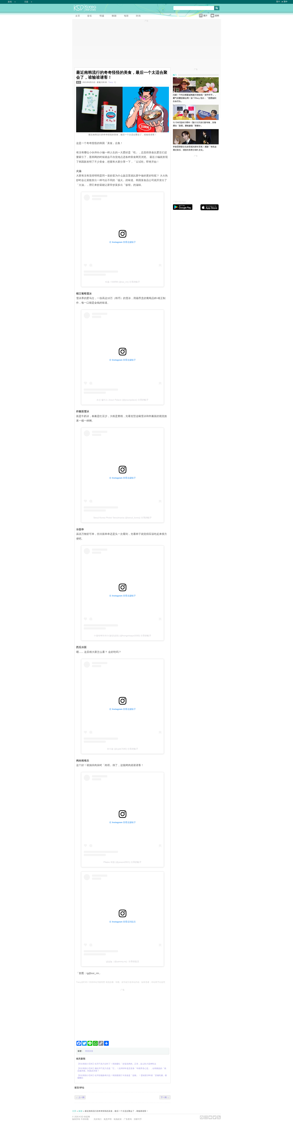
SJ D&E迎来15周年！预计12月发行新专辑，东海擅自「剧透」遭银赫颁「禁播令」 (194, 124)
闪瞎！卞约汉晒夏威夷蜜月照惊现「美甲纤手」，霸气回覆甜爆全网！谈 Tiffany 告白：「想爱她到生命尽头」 (195, 98)
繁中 (278, 1)
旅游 (78, 82)
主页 (74, 1111)
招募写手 (138, 1119)
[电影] (127, 16)
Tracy (110, 82)
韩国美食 (89, 1051)
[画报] (139, 16)
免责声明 (108, 1119)
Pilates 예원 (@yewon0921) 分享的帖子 (122, 862)
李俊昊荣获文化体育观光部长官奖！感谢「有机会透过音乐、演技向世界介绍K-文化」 (195, 148)
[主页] (78, 16)
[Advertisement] (122, 1013)
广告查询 (128, 1119)
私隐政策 (118, 1119)
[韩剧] (115, 16)
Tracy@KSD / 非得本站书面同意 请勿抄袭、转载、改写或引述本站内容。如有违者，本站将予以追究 (120, 982)
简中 (286, 1)
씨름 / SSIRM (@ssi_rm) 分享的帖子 (122, 282)
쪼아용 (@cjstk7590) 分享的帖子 (122, 749)
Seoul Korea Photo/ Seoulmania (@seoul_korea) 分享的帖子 (122, 517)
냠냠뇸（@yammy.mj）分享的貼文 (122, 961)
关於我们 (97, 1119)
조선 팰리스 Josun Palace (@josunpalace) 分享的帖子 (122, 400)
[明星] (103, 16)
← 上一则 (80, 1097)
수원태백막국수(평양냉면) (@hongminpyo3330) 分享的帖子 (122, 635)
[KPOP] (90, 16)
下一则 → (165, 1097)
